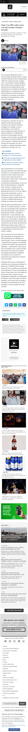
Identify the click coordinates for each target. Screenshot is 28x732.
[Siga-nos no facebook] (5, 641)
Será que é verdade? (8, 686)
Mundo (4, 646)
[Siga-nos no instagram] (10, 641)
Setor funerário (7, 689)
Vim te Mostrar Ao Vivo (9, 680)
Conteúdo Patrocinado (9, 666)
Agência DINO (6, 673)
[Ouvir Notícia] (3, 70)
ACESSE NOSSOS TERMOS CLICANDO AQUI (13, 726)
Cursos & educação (8, 693)
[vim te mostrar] (14, 14)
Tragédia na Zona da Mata (10, 698)
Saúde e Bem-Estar (8, 664)
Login (6, 319)
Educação (5, 653)
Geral (4, 675)
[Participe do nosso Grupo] (14, 296)
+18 (3, 695)
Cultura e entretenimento (10, 648)
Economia (5, 657)
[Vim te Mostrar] (10, 7)
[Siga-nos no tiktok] (23, 641)
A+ (24, 63)
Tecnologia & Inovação (9, 650)
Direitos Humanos (8, 677)
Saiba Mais (14, 358)
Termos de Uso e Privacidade (14, 710)
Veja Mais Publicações (14, 610)
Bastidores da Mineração (10, 691)
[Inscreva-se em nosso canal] (19, 641)
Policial (5, 655)
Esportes (5, 668)
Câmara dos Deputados (9, 671)
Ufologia (5, 684)
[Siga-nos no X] (14, 641)
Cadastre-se (15, 319)
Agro (4, 659)
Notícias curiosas (8, 682)
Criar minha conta (13, 629)
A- (20, 63)
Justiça (4, 662)
